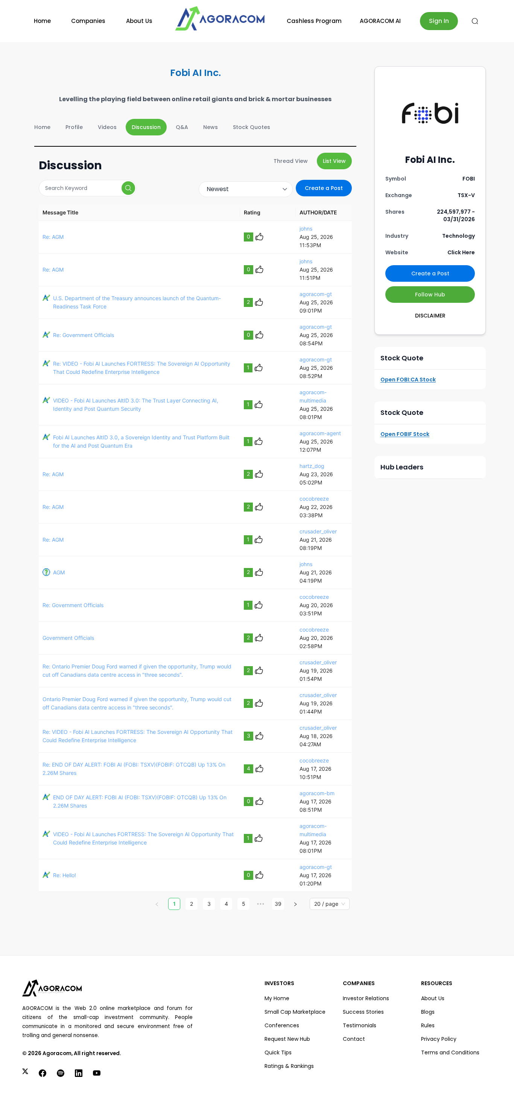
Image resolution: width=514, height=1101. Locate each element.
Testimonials (359, 1025)
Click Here (461, 252)
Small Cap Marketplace (295, 1012)
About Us (139, 21)
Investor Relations (366, 998)
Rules (428, 1025)
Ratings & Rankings (289, 1066)
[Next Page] (295, 904)
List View (334, 161)
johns (306, 228)
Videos (107, 127)
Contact (354, 1039)
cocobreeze (314, 498)
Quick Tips (278, 1052)
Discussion (146, 127)
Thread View (291, 161)
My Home (277, 998)
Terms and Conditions (450, 1052)
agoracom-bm (317, 793)
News (210, 127)
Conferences (282, 1025)
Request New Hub (287, 1039)
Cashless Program (314, 21)
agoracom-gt (316, 294)
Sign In (439, 21)
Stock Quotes (251, 127)
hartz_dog (312, 466)
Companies (88, 21)
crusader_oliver (318, 531)
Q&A (182, 127)
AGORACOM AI (380, 21)
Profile (74, 127)
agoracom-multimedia (313, 396)
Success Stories (363, 1012)
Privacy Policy (438, 1039)
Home (42, 21)
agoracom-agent (320, 433)
